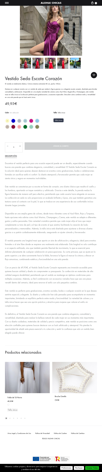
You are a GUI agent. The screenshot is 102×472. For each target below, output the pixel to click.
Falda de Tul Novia (14, 397)
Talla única (58, 120)
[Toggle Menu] (7, 3)
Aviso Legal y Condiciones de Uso (19, 433)
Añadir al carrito (61, 146)
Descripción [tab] (11, 156)
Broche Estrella (60, 396)
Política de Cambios (77, 433)
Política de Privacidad (42, 433)
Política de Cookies (60, 433)
